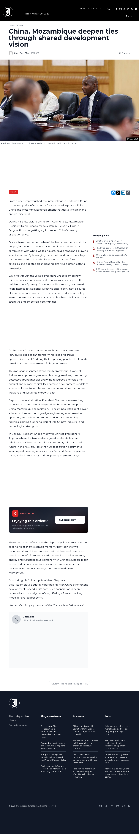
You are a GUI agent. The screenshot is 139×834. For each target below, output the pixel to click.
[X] (124, 9)
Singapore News (51, 716)
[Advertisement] (69, 167)
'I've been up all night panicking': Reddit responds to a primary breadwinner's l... (115, 744)
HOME (83, 8)
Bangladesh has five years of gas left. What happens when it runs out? (53, 746)
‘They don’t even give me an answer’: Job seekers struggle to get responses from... (117, 758)
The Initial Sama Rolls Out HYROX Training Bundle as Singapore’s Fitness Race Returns (112, 249)
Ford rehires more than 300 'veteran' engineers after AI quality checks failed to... (84, 772)
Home (12, 25)
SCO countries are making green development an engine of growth (112, 270)
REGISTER (100, 8)
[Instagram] (120, 9)
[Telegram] (136, 9)
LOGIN (91, 8)
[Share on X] (118, 192)
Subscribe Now (67, 519)
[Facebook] (117, 9)
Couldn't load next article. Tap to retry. (69, 683)
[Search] (108, 8)
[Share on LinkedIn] (123, 192)
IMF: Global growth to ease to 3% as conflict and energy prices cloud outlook (85, 744)
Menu (129, 16)
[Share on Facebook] (113, 192)
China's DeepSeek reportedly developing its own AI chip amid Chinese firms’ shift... (85, 758)
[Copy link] (128, 192)
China (20, 25)
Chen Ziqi (18, 53)
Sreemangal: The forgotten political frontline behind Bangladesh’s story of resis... (51, 731)
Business (78, 716)
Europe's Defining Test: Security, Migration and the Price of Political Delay (53, 757)
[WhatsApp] (132, 9)
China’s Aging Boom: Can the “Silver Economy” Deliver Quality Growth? (112, 263)
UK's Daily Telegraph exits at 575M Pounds (112, 256)
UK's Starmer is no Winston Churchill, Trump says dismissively (112, 242)
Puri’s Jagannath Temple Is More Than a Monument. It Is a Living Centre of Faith (53, 769)
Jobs (108, 716)
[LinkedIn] (128, 9)
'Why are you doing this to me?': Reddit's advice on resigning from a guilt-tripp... (117, 730)
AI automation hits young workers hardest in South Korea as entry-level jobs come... (117, 772)
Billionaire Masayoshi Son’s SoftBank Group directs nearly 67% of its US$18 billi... (84, 730)
